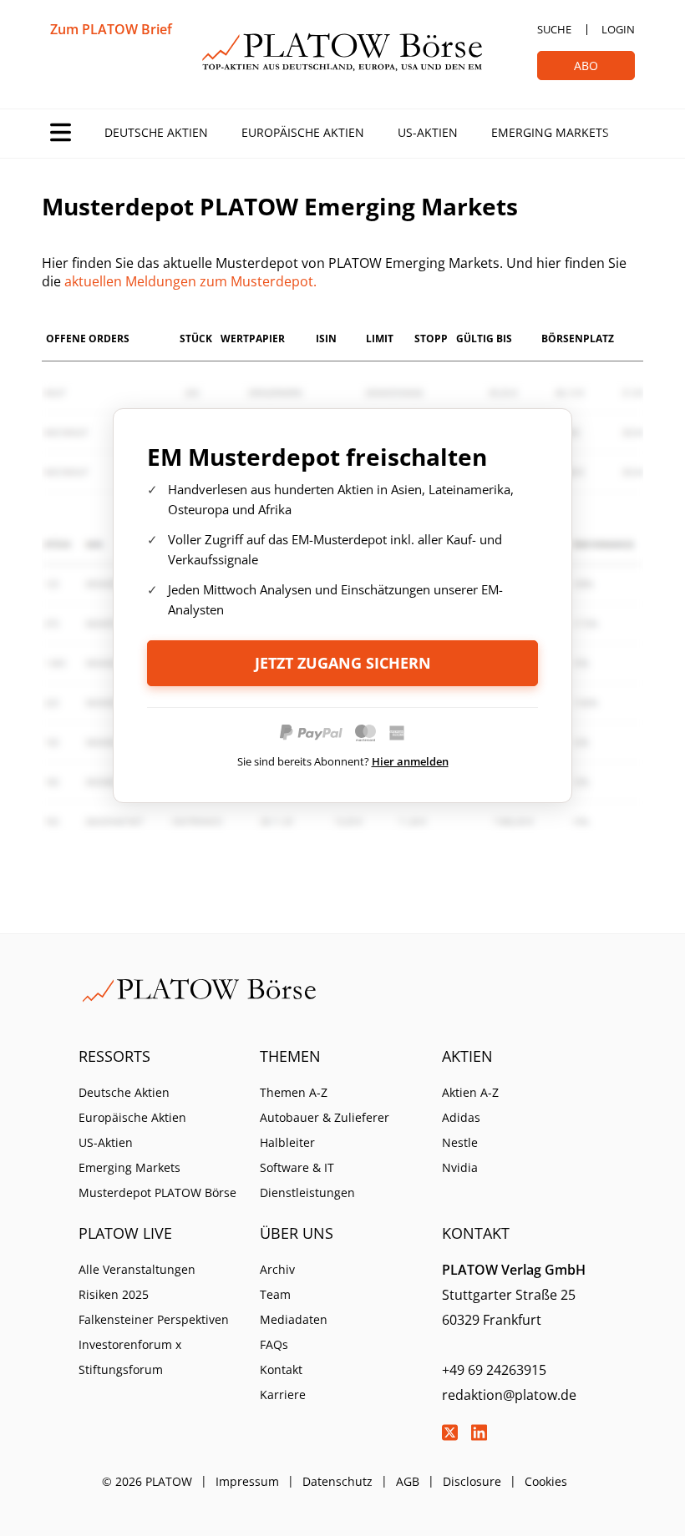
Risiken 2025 (114, 1294)
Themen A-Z (293, 1092)
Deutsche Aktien (156, 132)
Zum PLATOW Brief (111, 29)
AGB (407, 1481)
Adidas (461, 1117)
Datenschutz (337, 1481)
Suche (554, 29)
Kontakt (281, 1369)
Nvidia (460, 1167)
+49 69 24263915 (494, 1370)
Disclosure (472, 1481)
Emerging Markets (550, 132)
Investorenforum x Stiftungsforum (130, 1356)
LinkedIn (479, 1432)
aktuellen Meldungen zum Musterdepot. (190, 281)
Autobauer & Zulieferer (324, 1117)
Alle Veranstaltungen (137, 1269)
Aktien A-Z (470, 1092)
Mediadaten (293, 1319)
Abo (586, 65)
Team (275, 1294)
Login (618, 29)
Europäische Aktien (302, 132)
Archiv (277, 1269)
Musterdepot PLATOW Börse (157, 1192)
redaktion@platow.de (509, 1395)
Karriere (283, 1394)
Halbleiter (287, 1142)
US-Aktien (428, 132)
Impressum (247, 1481)
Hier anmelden (410, 761)
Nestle (460, 1142)
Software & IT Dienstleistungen (307, 1180)
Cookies (546, 1481)
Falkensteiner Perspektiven (154, 1319)
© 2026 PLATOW (147, 1481)
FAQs (274, 1344)
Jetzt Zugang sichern (343, 663)
